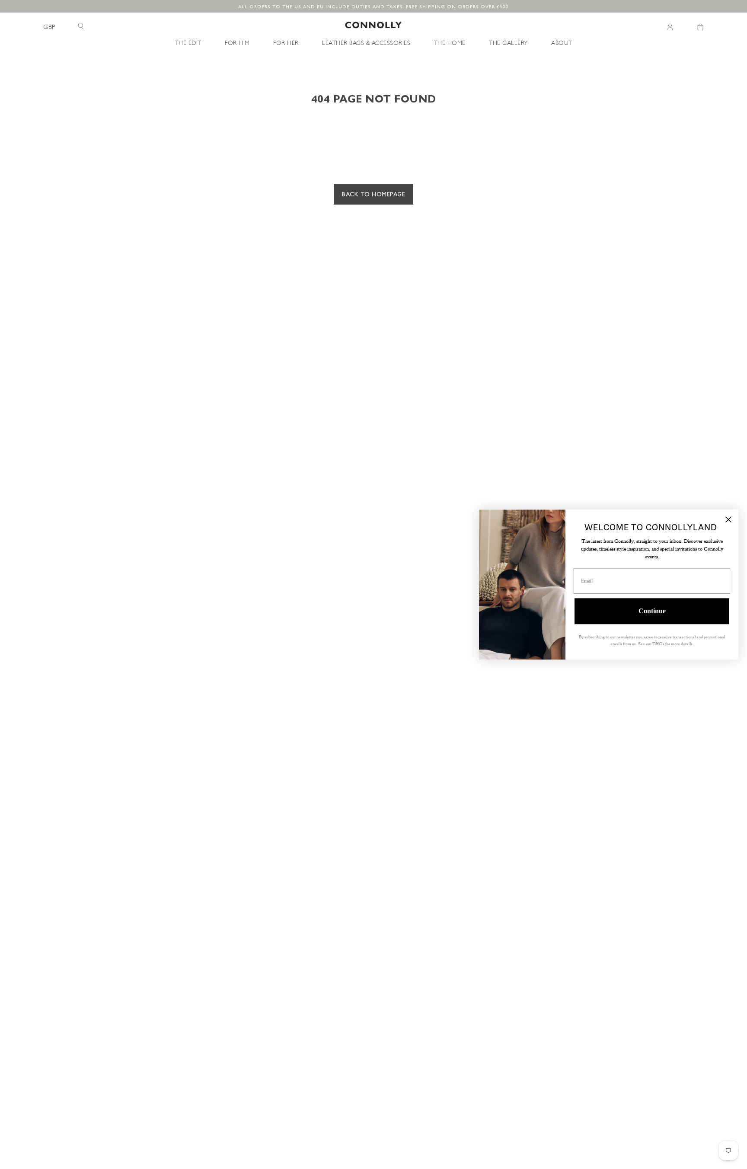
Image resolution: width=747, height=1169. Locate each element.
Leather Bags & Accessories (366, 42)
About (561, 42)
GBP (49, 26)
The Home (450, 42)
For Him (237, 42)
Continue (652, 611)
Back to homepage (373, 193)
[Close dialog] (728, 519)
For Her (286, 42)
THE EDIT (188, 42)
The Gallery (508, 42)
